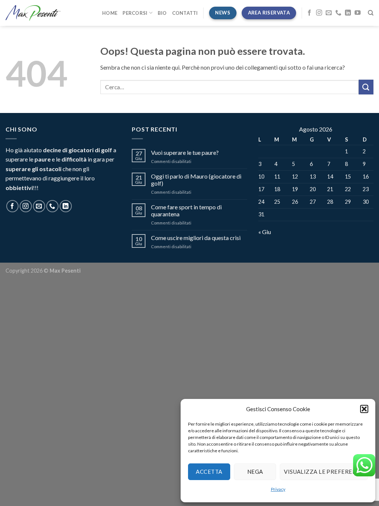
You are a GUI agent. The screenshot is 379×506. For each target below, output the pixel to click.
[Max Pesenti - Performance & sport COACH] (33, 12)
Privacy (278, 489)
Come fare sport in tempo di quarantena (186, 210)
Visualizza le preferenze (324, 471)
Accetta (209, 471)
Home (109, 13)
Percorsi (135, 13)
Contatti (185, 13)
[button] (364, 409)
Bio (162, 13)
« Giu (264, 231)
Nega (255, 471)
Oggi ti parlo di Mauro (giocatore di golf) (196, 180)
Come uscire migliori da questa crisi (196, 237)
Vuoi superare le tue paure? (185, 152)
